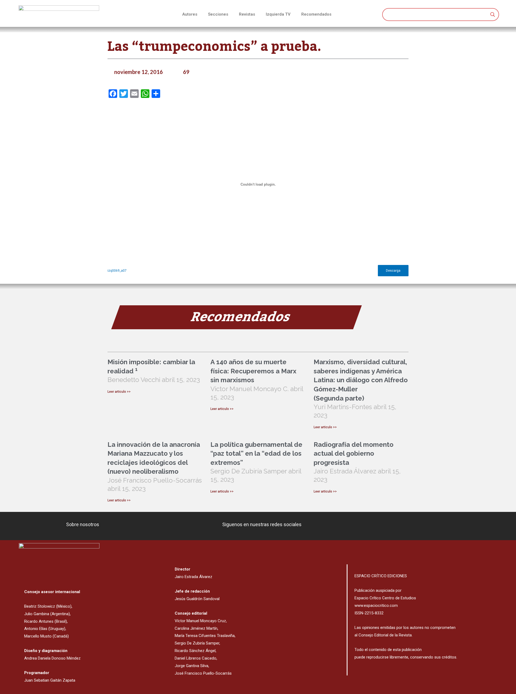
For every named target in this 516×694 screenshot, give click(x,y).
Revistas (247, 14)
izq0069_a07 (117, 270)
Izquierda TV (278, 14)
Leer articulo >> (119, 392)
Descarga (393, 270)
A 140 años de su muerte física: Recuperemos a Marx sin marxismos (253, 371)
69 (186, 72)
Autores (189, 14)
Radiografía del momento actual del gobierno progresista (353, 453)
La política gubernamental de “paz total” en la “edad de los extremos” (256, 453)
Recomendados (316, 14)
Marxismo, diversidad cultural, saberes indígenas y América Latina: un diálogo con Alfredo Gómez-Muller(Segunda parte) (361, 380)
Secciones (218, 14)
